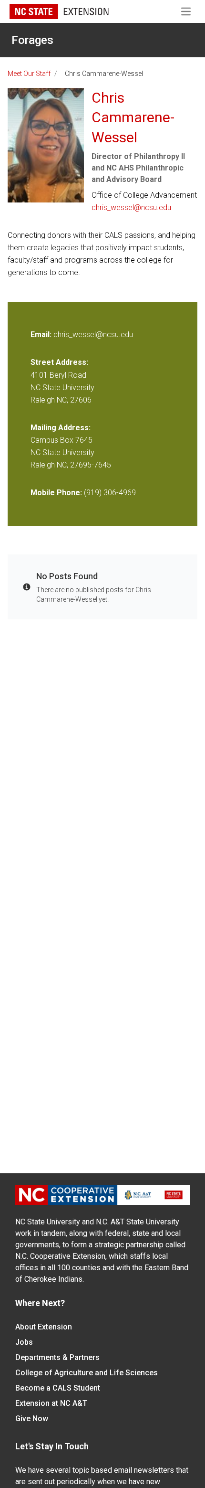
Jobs (24, 1342)
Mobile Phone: (56, 492)
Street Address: (59, 362)
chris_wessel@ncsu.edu (131, 207)
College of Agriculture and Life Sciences (86, 1372)
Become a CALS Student (57, 1387)
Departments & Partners (57, 1357)
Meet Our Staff (29, 73)
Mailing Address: (61, 427)
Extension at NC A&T (51, 1403)
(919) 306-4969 (110, 492)
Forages (32, 40)
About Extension (43, 1326)
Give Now (31, 1418)
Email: (42, 334)
